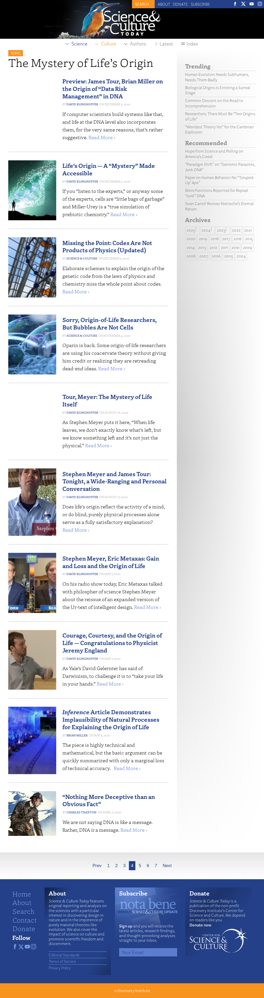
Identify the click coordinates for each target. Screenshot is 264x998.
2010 (236, 247)
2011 (224, 247)
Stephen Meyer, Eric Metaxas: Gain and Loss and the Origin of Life (110, 561)
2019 (203, 238)
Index (192, 43)
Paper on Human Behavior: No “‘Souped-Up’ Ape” (219, 180)
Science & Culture (82, 258)
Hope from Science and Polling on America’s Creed (214, 154)
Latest (166, 43)
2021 (248, 230)
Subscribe (200, 4)
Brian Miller (77, 735)
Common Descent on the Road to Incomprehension (214, 103)
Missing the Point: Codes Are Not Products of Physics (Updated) (107, 246)
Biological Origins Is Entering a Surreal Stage (217, 90)
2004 (241, 256)
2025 (191, 230)
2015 (249, 238)
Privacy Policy (60, 967)
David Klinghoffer (82, 104)
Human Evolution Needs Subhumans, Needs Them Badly (217, 77)
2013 (202, 247)
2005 (228, 256)
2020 (191, 238)
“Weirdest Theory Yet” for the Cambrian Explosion (219, 129)
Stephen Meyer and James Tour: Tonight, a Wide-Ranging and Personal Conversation (114, 481)
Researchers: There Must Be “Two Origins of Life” (220, 116)
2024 (206, 230)
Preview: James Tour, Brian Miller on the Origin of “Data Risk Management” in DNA (112, 88)
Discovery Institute (133, 990)
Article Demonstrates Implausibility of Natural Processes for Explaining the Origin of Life (110, 719)
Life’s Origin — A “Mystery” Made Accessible (108, 169)
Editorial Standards (64, 955)
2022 (236, 230)
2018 (215, 238)
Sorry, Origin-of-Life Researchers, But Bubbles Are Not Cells (109, 323)
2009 (247, 247)
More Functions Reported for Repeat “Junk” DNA (216, 193)
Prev (97, 865)
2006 (216, 256)
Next (167, 865)
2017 (226, 238)
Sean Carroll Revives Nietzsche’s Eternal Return (219, 206)
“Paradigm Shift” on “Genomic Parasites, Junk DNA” (220, 167)
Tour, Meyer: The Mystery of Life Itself (107, 400)
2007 (203, 256)
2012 (213, 247)
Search (23, 911)
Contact (24, 919)
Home (21, 893)
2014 (191, 247)
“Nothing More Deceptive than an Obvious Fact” (108, 800)
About (164, 4)
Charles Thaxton (81, 812)
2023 (221, 230)
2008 (191, 256)
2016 (238, 238)
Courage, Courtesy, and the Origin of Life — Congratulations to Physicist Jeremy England (112, 642)
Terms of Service (62, 961)
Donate (180, 4)
